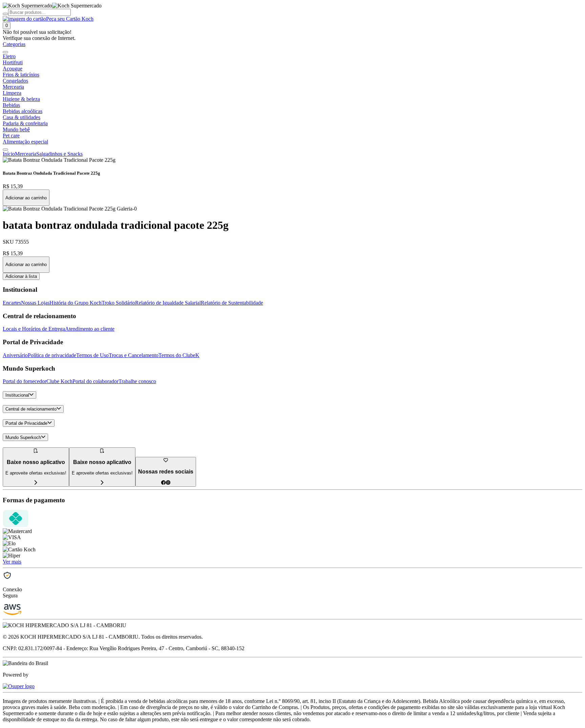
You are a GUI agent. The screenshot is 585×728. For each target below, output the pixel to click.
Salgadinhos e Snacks (59, 154)
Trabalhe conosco (137, 381)
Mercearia (25, 154)
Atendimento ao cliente (89, 329)
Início (9, 154)
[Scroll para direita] (5, 150)
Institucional (17, 395)
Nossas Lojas (35, 303)
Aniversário (15, 355)
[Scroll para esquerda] (5, 52)
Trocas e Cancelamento (133, 355)
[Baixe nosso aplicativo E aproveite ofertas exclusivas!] (102, 483)
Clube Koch (59, 381)
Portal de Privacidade (26, 423)
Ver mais (12, 562)
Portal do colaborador (95, 381)
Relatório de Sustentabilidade (232, 303)
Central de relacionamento (31, 409)
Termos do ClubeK (178, 355)
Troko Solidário (118, 303)
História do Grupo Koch (75, 303)
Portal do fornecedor (24, 381)
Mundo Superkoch (23, 437)
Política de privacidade (52, 355)
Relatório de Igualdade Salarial (168, 303)
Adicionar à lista (21, 276)
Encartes (12, 303)
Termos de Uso (92, 355)
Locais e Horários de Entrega (34, 329)
